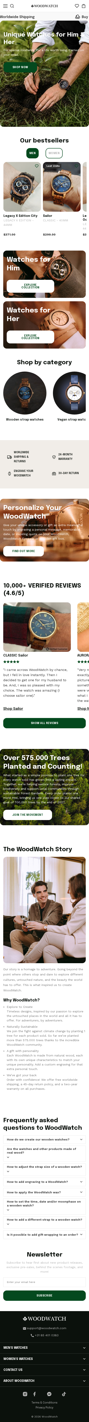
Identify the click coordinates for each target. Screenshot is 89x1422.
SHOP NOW (20, 67)
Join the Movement (27, 815)
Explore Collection (30, 286)
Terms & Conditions (44, 1403)
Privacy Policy (44, 1408)
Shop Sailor (13, 709)
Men (32, 153)
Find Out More (23, 551)
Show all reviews (44, 723)
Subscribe (44, 1296)
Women (54, 153)
